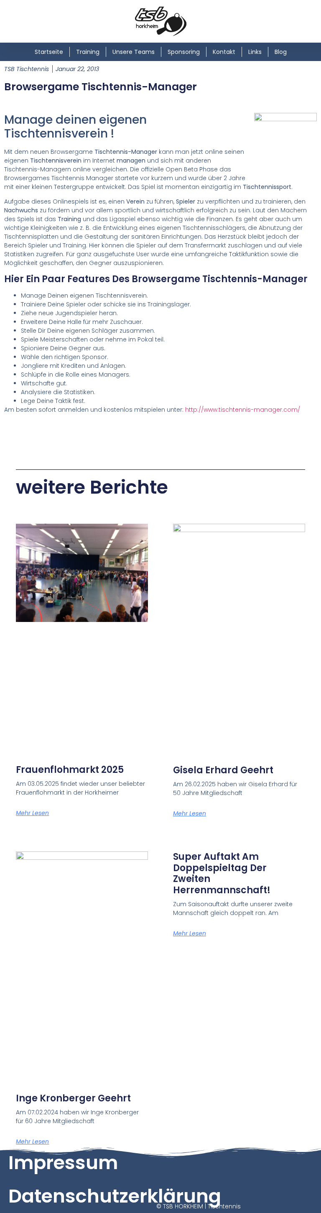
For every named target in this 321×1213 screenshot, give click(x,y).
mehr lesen (32, 813)
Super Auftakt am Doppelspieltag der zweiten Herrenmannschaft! (221, 873)
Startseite (49, 52)
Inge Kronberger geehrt (73, 1098)
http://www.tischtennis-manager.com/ (242, 409)
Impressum (63, 1162)
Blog (281, 52)
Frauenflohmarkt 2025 (70, 769)
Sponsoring (184, 52)
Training (87, 52)
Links (255, 52)
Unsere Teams (133, 52)
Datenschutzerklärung (114, 1196)
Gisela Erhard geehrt (223, 770)
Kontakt (224, 52)
